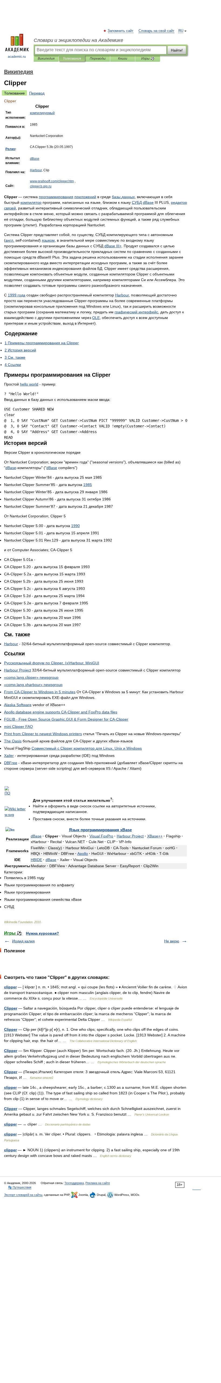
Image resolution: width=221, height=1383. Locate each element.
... (40, 186)
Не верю (171, 941)
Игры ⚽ (147, 58)
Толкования (72, 58)
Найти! (177, 50)
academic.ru (17, 57)
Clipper (10, 1008)
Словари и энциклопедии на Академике (78, 40)
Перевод (36, 93)
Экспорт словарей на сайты (23, 1194)
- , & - (66, 719)
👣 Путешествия (19, 1187)
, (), (51, 663)
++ (155, 836)
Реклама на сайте (97, 1183)
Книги (122, 58)
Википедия (46, 58)
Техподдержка (74, 1183)
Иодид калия (23, 941)
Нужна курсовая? (42, 933)
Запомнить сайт (120, 31)
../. (52, 181)
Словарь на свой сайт (156, 31)
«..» (31, 677)
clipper (10, 987)
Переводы (98, 58)
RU (180, 31)
